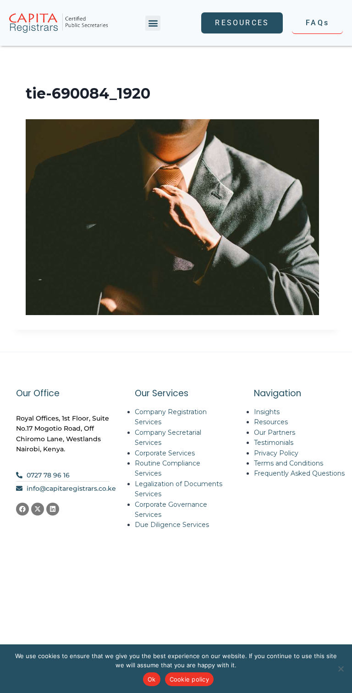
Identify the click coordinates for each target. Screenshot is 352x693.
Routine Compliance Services (167, 468)
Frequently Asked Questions (299, 473)
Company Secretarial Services (168, 437)
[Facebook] (22, 509)
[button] (152, 23)
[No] (340, 668)
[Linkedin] (52, 509)
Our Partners (274, 432)
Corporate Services (165, 453)
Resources (271, 422)
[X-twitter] (37, 509)
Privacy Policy (276, 453)
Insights (267, 412)
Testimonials (273, 442)
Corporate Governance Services (171, 509)
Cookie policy (189, 679)
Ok (152, 679)
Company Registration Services (171, 417)
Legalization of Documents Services (178, 489)
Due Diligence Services (172, 525)
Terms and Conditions (288, 463)
